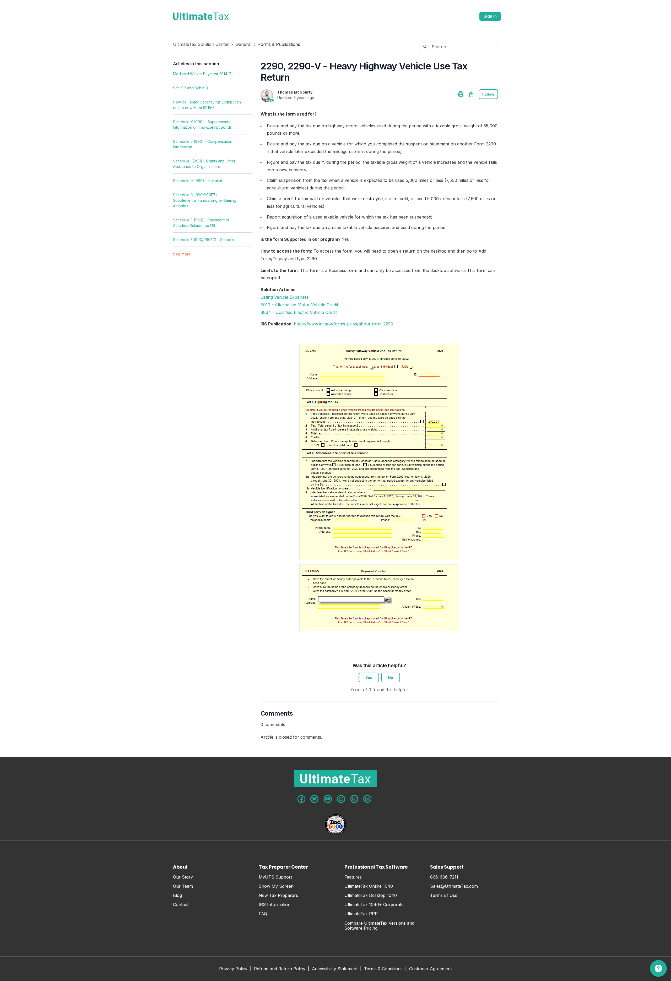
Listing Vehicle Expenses (285, 297)
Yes (368, 677)
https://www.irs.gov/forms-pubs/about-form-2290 (343, 323)
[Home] (201, 16)
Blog (177, 895)
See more (182, 254)
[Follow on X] (314, 799)
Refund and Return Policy (279, 969)
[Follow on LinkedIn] (367, 799)
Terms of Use (443, 895)
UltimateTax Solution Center (201, 44)
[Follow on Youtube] (327, 799)
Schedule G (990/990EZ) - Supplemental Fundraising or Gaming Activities (204, 200)
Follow (488, 94)
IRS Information (274, 904)
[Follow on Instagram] (354, 799)
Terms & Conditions (383, 969)
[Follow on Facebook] (301, 799)
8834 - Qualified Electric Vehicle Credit (299, 312)
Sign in (490, 16)
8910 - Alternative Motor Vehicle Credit (299, 304)
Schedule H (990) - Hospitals (198, 180)
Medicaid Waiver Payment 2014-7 (202, 74)
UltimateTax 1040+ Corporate (374, 904)
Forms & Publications (279, 44)
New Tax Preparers (278, 895)
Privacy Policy (233, 969)
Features (353, 877)
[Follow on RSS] (341, 799)
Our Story (183, 877)
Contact (180, 904)
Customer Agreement (430, 969)
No (390, 677)
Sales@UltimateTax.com (454, 886)
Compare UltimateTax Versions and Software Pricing (379, 926)
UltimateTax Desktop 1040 (370, 895)
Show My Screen (276, 886)
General (243, 44)
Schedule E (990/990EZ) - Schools (203, 239)
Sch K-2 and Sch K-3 (190, 88)
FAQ (263, 913)
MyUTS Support (275, 877)
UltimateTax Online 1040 (368, 886)
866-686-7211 (444, 877)
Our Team (183, 886)
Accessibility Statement (335, 969)
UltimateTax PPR (361, 913)
